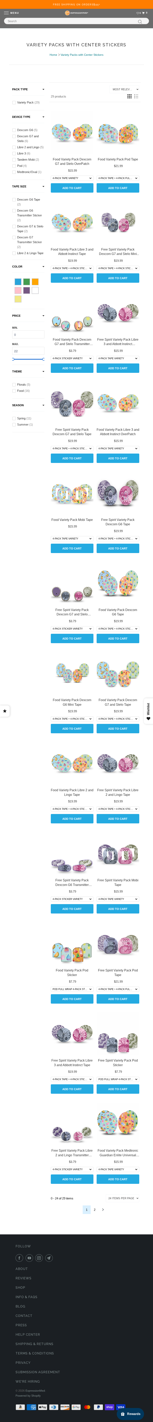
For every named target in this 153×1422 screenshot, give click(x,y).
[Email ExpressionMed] (49, 1258)
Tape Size (19, 186)
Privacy (23, 1363)
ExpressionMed (35, 1390)
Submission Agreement (38, 1372)
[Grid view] (129, 96)
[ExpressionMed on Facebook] (20, 1258)
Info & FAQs (26, 1297)
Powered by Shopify (28, 1395)
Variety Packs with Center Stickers (82, 54)
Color (17, 266)
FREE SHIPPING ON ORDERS (76, 4)
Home (53, 54)
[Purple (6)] (26, 290)
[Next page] (103, 1209)
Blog (20, 1306)
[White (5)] (35, 290)
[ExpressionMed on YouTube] (30, 1258)
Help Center (28, 1334)
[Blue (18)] (18, 281)
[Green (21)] (26, 281)
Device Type (21, 116)
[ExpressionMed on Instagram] (39, 1258)
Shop (20, 1288)
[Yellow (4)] (18, 299)
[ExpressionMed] (76, 13)
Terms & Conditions (35, 1353)
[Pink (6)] (18, 290)
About (22, 1269)
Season (18, 405)
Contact (24, 1316)
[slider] (13, 359)
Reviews (23, 1278)
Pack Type (20, 89)
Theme (17, 371)
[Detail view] (136, 96)
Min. (15, 327)
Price (16, 315)
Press (21, 1325)
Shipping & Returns (34, 1344)
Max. (15, 344)
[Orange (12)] (35, 281)
